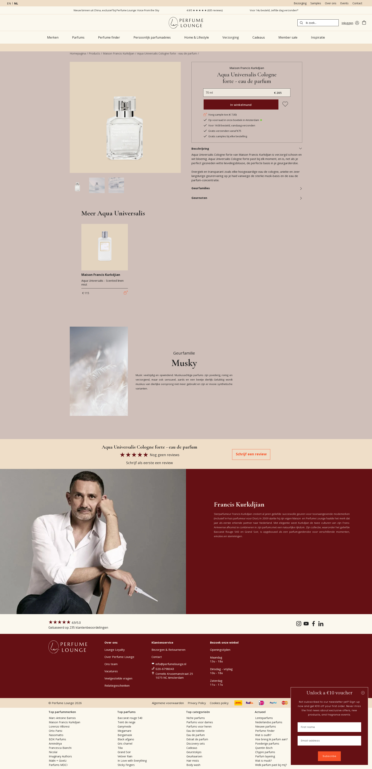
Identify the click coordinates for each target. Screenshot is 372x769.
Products (94, 53)
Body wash (193, 765)
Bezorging (300, 3)
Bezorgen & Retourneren (168, 650)
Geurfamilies (200, 188)
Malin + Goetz (57, 760)
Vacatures (111, 671)
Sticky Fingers (126, 765)
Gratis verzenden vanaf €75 (224, 131)
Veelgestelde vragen (118, 678)
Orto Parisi (55, 731)
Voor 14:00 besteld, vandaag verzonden (231, 125)
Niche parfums (195, 718)
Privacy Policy (197, 703)
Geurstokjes (194, 752)
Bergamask (125, 735)
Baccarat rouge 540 (130, 718)
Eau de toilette (195, 731)
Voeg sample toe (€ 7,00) (222, 114)
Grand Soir (124, 752)
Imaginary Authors (60, 756)
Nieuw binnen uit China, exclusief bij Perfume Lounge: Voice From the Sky (116, 10)
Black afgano (126, 739)
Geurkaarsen (194, 756)
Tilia (120, 748)
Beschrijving (200, 148)
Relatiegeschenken (117, 685)
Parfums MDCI (58, 765)
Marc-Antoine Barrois (62, 718)
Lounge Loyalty (114, 650)
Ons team (111, 664)
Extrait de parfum (197, 739)
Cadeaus (191, 748)
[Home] (186, 22)
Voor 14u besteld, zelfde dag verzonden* (274, 10)
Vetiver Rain (125, 756)
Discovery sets (195, 743)
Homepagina (78, 53)
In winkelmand (241, 105)
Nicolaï (53, 752)
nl (16, 3)
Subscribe (329, 756)
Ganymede (124, 726)
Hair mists (192, 760)
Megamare (124, 731)
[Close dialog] (363, 693)
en (9, 3)
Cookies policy (219, 703)
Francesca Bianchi (60, 748)
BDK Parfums (57, 739)
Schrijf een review (251, 454)
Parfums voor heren (199, 726)
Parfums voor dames (199, 722)
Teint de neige (126, 722)
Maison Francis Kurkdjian (118, 53)
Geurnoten (199, 198)
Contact (357, 3)
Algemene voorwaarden (168, 703)
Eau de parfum (195, 735)
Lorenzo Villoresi (59, 726)
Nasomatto (56, 735)
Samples (315, 3)
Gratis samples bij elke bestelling (227, 136)
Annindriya (55, 743)
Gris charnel (125, 743)
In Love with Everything (132, 760)
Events (344, 3)
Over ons (330, 3)
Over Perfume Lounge (119, 657)
